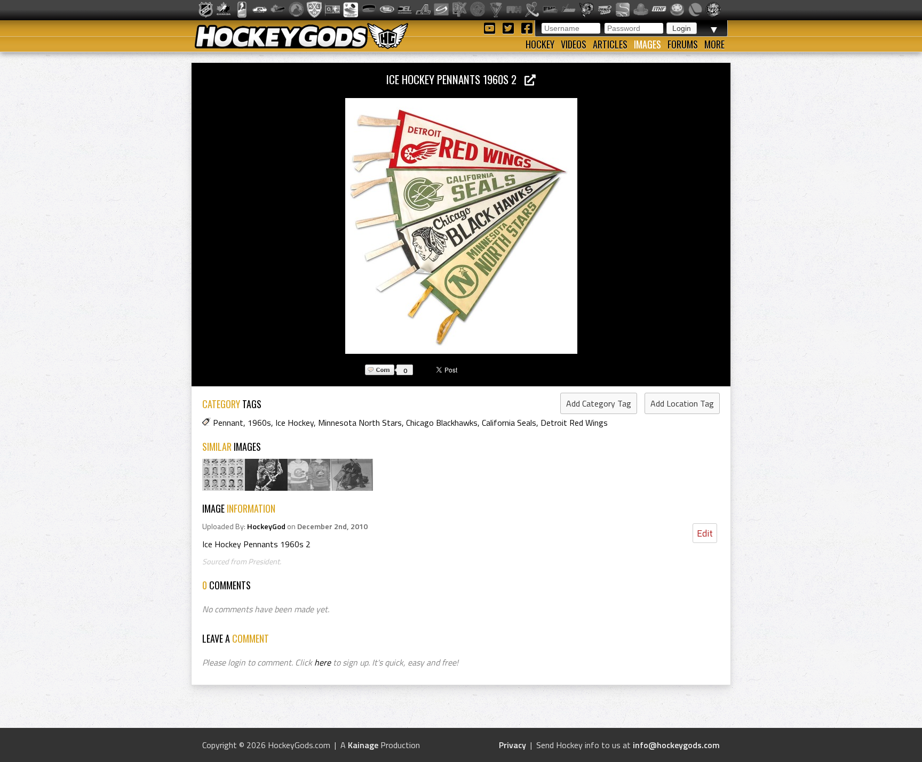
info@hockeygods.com (676, 745)
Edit (705, 533)
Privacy (512, 745)
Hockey (540, 44)
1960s (259, 422)
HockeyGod (266, 526)
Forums (682, 44)
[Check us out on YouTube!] (491, 27)
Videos (573, 44)
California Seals (509, 422)
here (322, 662)
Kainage (363, 745)
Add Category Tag (598, 403)
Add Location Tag (682, 403)
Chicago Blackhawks (442, 422)
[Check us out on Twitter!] (509, 27)
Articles (610, 44)
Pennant (228, 422)
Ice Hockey (294, 422)
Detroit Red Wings (574, 422)
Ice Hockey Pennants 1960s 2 (455, 79)
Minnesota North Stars (360, 422)
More (714, 44)
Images (647, 44)
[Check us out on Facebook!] (527, 27)
